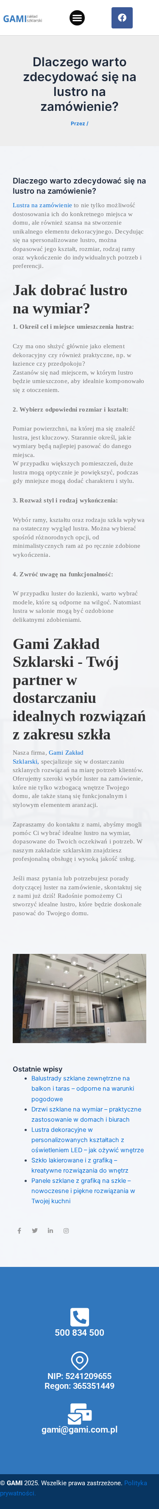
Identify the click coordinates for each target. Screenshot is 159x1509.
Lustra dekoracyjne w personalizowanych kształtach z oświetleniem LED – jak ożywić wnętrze (87, 1140)
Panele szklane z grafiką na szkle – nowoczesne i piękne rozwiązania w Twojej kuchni (83, 1191)
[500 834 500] (79, 1317)
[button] (77, 17)
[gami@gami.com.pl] (79, 1413)
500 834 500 (79, 1333)
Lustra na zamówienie (42, 205)
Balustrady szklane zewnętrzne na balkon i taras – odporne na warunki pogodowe (82, 1089)
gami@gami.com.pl (79, 1429)
